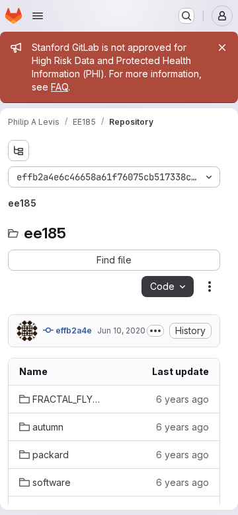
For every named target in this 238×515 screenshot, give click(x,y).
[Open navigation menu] (37, 15)
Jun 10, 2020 (121, 330)
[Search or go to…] (186, 16)
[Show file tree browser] (18, 150)
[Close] (222, 47)
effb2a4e (73, 330)
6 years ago (182, 399)
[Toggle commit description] (155, 331)
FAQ (59, 86)
